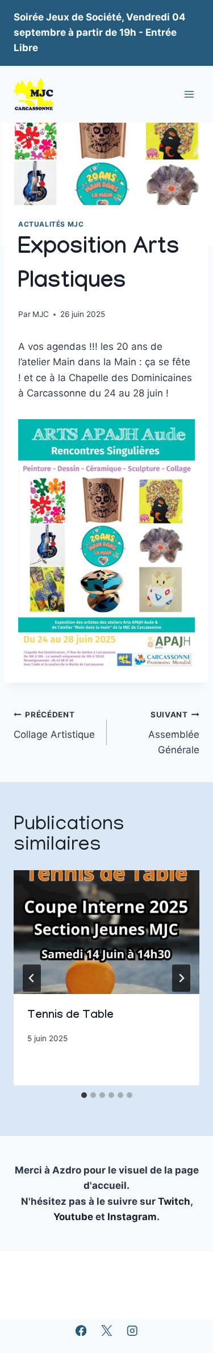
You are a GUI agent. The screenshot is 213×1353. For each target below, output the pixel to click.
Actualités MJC (50, 224)
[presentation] (106, 932)
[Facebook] (81, 1330)
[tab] (84, 1095)
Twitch (174, 1201)
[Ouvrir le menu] (188, 94)
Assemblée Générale (173, 732)
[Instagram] (132, 1330)
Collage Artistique (54, 725)
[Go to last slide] (32, 978)
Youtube (74, 1216)
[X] (106, 1330)
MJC (40, 314)
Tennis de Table (70, 1016)
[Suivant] (181, 978)
